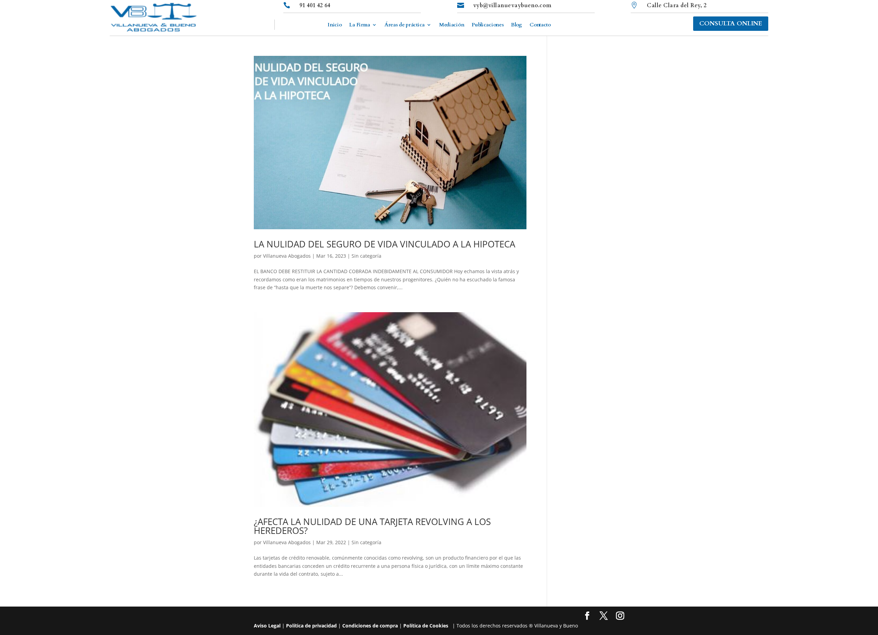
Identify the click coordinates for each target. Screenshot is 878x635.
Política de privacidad (311, 625)
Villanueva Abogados (287, 256)
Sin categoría (366, 256)
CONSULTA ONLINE (730, 23)
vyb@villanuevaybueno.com (512, 5)
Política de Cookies (425, 625)
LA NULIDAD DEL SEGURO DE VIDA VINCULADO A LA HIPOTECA (384, 244)
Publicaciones (487, 25)
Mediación (451, 25)
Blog (516, 25)
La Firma (359, 25)
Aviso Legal (267, 625)
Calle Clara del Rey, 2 (677, 5)
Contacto (540, 25)
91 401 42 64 (314, 5)
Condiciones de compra (370, 625)
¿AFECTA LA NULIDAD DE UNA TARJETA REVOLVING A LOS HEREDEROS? (372, 526)
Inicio (335, 25)
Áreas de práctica (404, 25)
